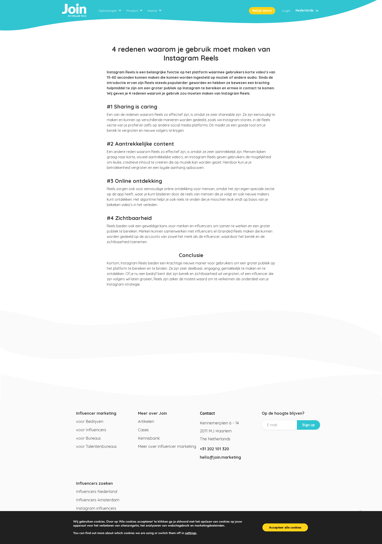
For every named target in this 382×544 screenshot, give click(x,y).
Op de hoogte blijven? (283, 413)
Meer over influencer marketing (167, 446)
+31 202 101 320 (214, 448)
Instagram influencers (96, 508)
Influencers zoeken (94, 483)
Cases (143, 429)
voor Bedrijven (89, 421)
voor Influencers (91, 429)
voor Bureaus (88, 438)
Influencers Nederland (96, 491)
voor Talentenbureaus (96, 446)
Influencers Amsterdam (97, 499)
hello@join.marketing (220, 457)
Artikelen (146, 421)
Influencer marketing (96, 413)
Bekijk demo (262, 11)
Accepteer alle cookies (285, 527)
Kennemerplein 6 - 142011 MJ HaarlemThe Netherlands (219, 430)
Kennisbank (149, 438)
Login (286, 11)
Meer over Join (152, 413)
